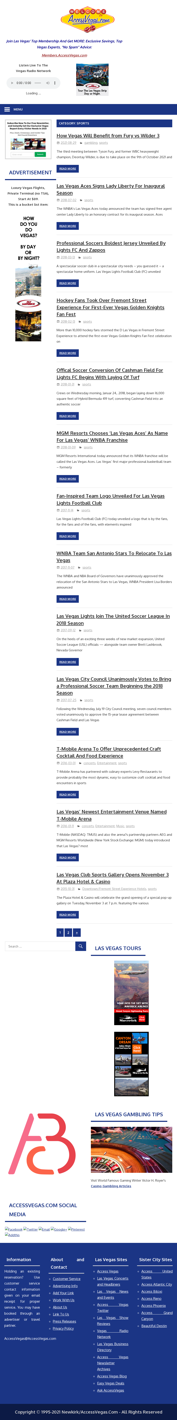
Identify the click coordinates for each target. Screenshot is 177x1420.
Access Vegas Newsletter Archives (112, 1363)
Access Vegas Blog (112, 1376)
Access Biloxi (151, 1291)
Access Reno (151, 1298)
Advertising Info (65, 1286)
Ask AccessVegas (110, 1390)
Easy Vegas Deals (110, 1383)
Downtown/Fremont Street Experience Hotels (114, 889)
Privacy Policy (63, 1328)
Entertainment (107, 763)
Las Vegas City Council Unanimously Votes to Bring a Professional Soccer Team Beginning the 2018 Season (114, 686)
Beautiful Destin (154, 1326)
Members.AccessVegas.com (64, 55)
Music (120, 826)
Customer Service (67, 1279)
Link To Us (61, 1314)
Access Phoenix (153, 1305)
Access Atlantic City (156, 1284)
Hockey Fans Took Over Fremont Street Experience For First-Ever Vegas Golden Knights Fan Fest (110, 307)
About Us (60, 1307)
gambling (91, 142)
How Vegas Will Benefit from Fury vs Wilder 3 (108, 135)
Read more (67, 168)
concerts (90, 763)
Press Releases (64, 1321)
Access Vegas (108, 1271)
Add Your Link (63, 1293)
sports (103, 142)
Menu (18, 109)
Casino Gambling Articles (111, 1186)
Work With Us (63, 1300)
